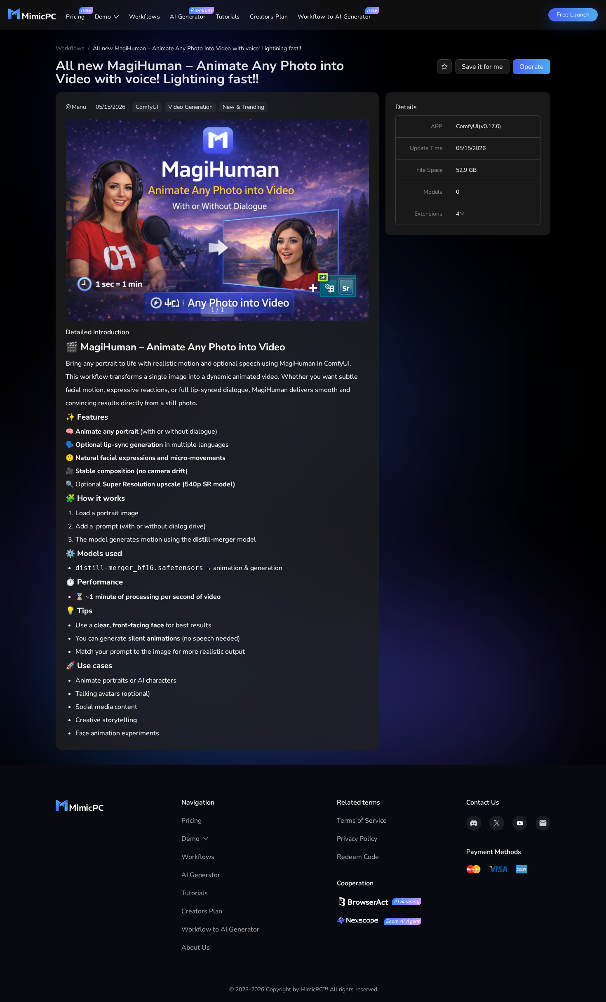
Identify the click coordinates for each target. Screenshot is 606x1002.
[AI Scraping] (362, 901)
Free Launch (573, 15)
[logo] (32, 18)
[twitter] (496, 823)
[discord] (473, 823)
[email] (543, 823)
